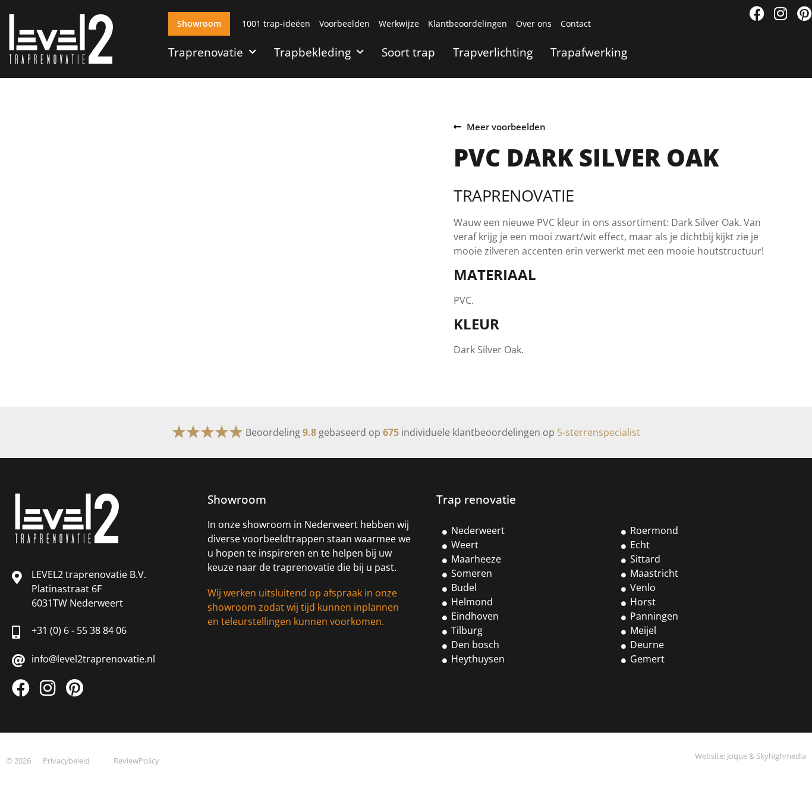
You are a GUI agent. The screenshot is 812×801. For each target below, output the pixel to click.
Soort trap (408, 52)
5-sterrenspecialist (598, 432)
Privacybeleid (66, 760)
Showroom (199, 23)
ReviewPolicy (136, 760)
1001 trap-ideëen (276, 23)
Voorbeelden (344, 23)
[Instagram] (780, 13)
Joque (737, 755)
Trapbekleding (312, 52)
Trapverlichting (493, 52)
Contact (576, 23)
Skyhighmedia (781, 755)
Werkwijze (399, 23)
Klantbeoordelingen (467, 23)
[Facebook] (757, 13)
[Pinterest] (804, 13)
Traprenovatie (205, 52)
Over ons (534, 23)
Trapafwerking (588, 52)
